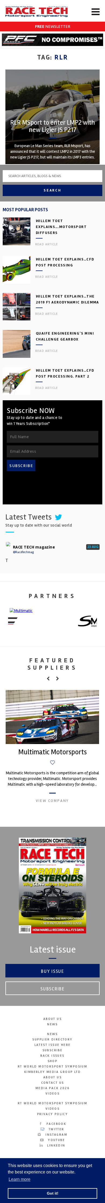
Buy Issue (52, 971)
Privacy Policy (52, 1114)
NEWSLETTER (52, 26)
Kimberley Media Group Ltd (52, 1072)
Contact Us (52, 1083)
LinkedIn (55, 1145)
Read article (46, 244)
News (52, 1024)
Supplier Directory (52, 1039)
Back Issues (52, 1056)
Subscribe (52, 989)
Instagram (55, 1135)
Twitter (55, 1129)
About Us (52, 1019)
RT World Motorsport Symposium (53, 1067)
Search (52, 190)
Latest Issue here (52, 1045)
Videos (53, 1094)
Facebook (55, 1124)
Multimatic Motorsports (52, 752)
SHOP (53, 1061)
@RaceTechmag (23, 552)
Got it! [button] (52, 1193)
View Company (52, 800)
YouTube (56, 1140)
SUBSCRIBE (21, 465)
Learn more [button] (19, 1179)
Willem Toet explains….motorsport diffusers (61, 227)
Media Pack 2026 (52, 1088)
